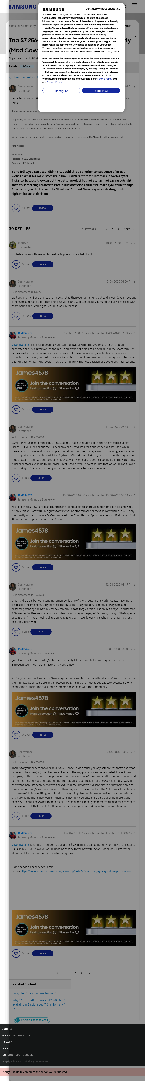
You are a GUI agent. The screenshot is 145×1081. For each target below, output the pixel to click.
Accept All (101, 91)
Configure (61, 91)
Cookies (7, 1029)
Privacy (7, 1042)
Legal (5, 1048)
